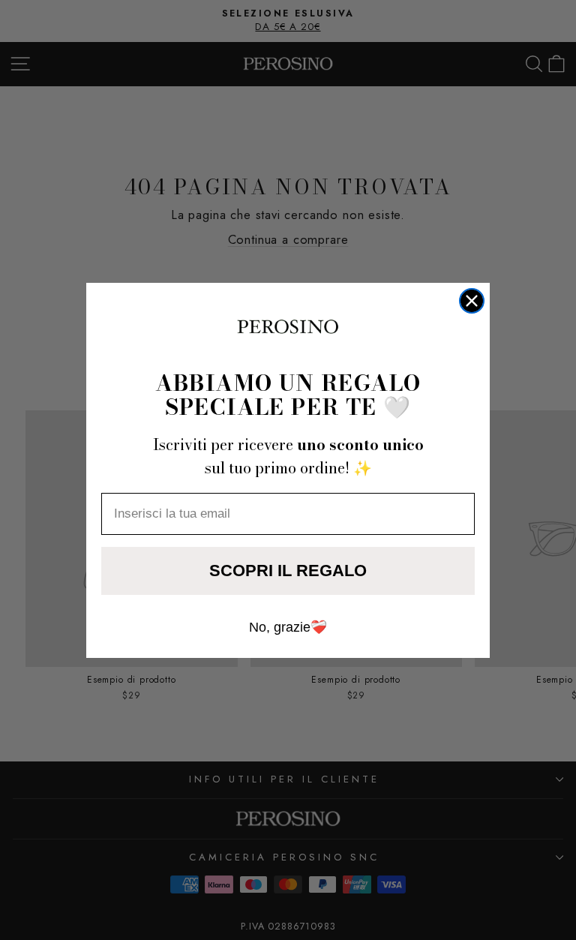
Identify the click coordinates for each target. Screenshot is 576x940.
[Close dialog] (472, 301)
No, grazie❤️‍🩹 (288, 627)
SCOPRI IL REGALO (288, 570)
